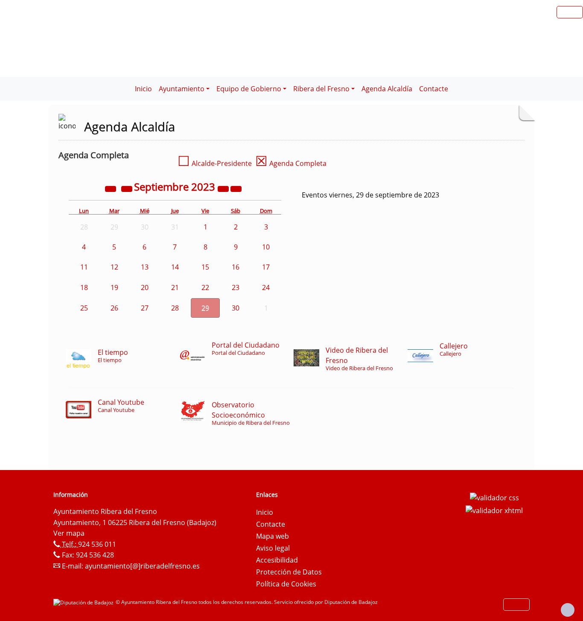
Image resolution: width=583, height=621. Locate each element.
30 (235, 308)
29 (205, 308)
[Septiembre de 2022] (111, 188)
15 (205, 267)
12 (114, 267)
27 (145, 308)
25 (84, 308)
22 (205, 287)
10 (266, 247)
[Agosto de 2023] (127, 188)
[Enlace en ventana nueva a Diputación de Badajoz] (84, 602)
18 (84, 287)
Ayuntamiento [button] (181, 88)
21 (175, 287)
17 (266, 267)
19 (114, 287)
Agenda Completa (290, 163)
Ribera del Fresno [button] (321, 88)
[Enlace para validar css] (494, 497)
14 (175, 267)
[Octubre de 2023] (236, 188)
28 (175, 308)
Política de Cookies (286, 584)
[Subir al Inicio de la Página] (567, 610)
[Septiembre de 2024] (224, 188)
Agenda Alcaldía (386, 88)
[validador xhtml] (494, 509)
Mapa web (272, 536)
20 (145, 287)
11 (84, 267)
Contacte (433, 88)
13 (145, 267)
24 (266, 287)
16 (235, 267)
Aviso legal (273, 548)
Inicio (143, 88)
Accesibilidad (277, 560)
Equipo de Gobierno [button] (248, 88)
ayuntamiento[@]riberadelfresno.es (142, 566)
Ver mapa (69, 533)
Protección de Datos (289, 572)
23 (235, 287)
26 (114, 308)
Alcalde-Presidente (215, 163)
